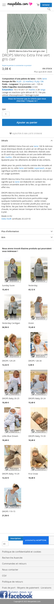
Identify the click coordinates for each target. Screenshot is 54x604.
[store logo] (20, 4)
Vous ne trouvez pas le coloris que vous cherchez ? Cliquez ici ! (27, 99)
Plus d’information (10, 231)
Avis (3, 237)
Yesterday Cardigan (11, 323)
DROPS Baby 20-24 (37, 398)
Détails (4, 140)
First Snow (33, 473)
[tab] (27, 141)
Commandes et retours (14, 563)
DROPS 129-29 (8, 360)
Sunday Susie (8, 285)
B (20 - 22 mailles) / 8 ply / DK (30, 81)
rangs (42, 89)
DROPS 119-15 (8, 511)
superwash (39, 168)
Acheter (46, 5)
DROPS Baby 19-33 (37, 436)
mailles (31, 89)
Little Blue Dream (10, 436)
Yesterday (32, 285)
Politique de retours (12, 581)
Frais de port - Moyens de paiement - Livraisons (26, 587)
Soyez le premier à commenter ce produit (16, 65)
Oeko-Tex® (6, 218)
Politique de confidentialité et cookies (21, 551)
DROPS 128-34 (35, 360)
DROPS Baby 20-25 (10, 398)
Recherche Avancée (12, 557)
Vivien (31, 323)
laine (44, 78)
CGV (4, 575)
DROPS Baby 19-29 (10, 473)
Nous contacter (10, 569)
